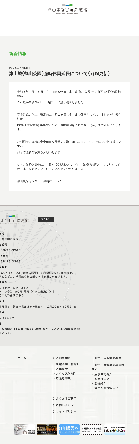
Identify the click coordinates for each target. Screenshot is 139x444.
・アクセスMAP (64, 374)
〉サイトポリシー (65, 411)
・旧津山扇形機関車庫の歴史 (107, 367)
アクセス (45, 219)
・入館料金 (60, 369)
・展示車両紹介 (101, 374)
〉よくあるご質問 (65, 398)
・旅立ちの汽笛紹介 (104, 388)
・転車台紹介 (100, 379)
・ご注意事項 (62, 378)
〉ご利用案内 (62, 358)
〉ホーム (20, 358)
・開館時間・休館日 (66, 364)
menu (91, 9)
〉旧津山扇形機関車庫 (106, 358)
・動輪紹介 (98, 383)
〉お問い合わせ (63, 405)
